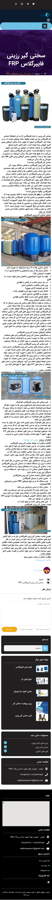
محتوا (37, 73)
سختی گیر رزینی (41, 747)
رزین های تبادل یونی (40, 743)
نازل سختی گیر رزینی (23, 715)
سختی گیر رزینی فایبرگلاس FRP (31, 582)
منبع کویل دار (26, 679)
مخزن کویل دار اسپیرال (23, 691)
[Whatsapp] (16, 3)
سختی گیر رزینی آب (43, 559)
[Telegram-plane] (27, 3)
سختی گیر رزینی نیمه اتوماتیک (26, 370)
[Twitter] (33, 3)
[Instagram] (22, 3)
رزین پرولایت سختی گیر (22, 703)
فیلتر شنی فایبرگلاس (24, 667)
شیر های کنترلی (42, 751)
